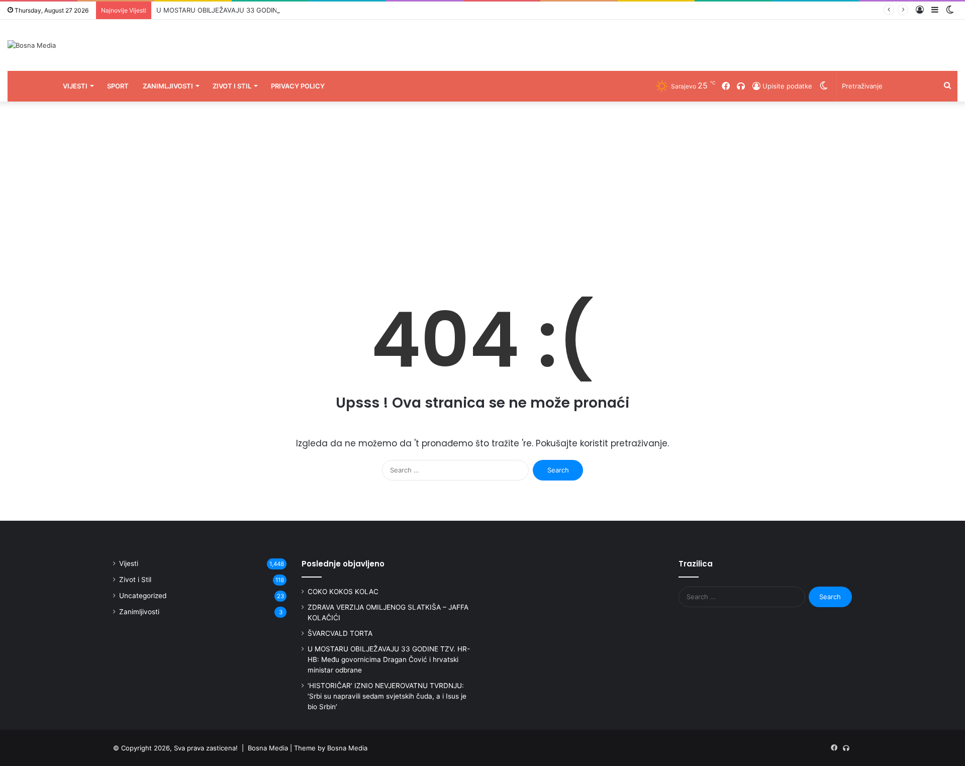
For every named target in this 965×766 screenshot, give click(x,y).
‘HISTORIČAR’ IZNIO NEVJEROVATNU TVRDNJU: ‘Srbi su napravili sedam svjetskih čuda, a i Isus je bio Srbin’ (387, 696)
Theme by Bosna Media (330, 748)
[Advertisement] (482, 187)
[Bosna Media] (32, 45)
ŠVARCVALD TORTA (340, 633)
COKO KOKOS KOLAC (343, 592)
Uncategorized (142, 596)
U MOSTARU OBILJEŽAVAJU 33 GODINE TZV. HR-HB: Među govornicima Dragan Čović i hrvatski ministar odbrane (389, 659)
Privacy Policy (298, 86)
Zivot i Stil (232, 86)
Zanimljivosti (168, 86)
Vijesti (75, 86)
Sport (118, 86)
